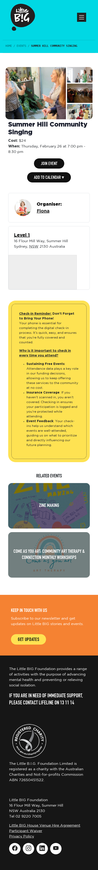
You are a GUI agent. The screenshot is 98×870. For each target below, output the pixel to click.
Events (21, 45)
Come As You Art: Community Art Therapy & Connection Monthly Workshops (49, 554)
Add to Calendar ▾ (49, 178)
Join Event (49, 164)
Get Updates (28, 640)
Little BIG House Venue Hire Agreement (44, 825)
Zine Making (49, 506)
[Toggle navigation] (81, 17)
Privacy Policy (21, 836)
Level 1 (22, 235)
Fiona (43, 211)
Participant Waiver (25, 831)
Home (8, 45)
